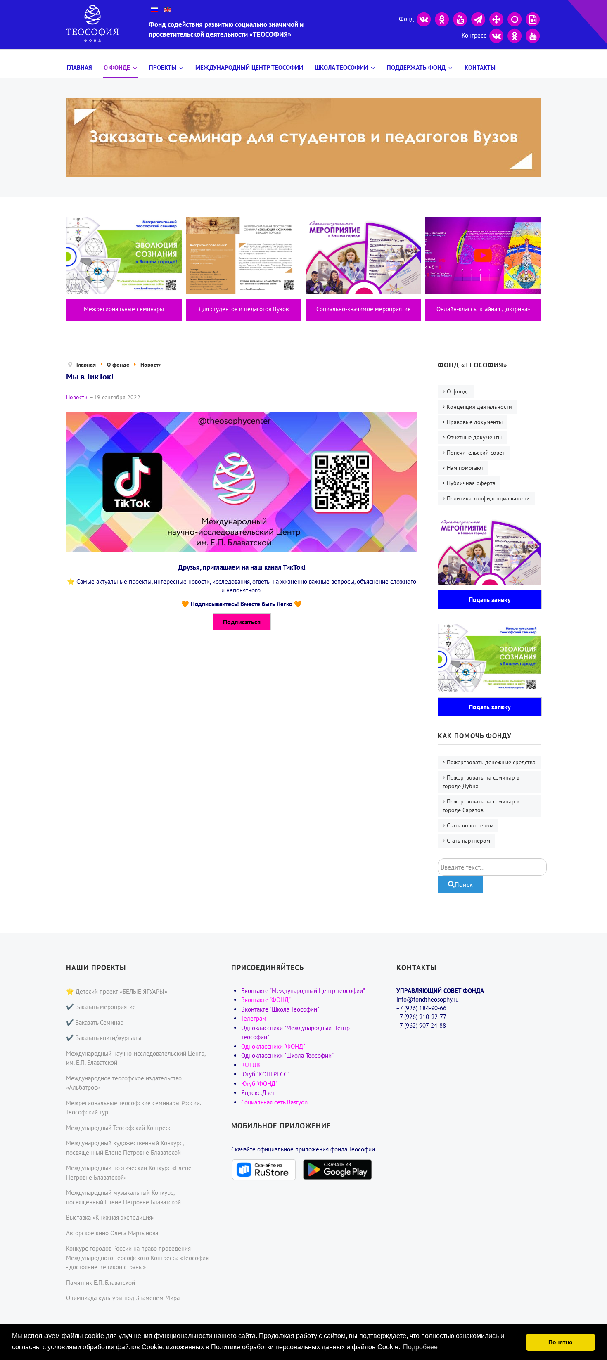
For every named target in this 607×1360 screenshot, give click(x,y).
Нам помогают (465, 467)
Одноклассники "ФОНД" (273, 1046)
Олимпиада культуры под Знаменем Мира (123, 1298)
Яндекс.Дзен (258, 1093)
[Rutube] (532, 18)
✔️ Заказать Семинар (94, 1022)
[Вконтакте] (423, 18)
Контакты (480, 67)
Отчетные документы (474, 437)
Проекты (162, 67)
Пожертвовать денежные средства (491, 762)
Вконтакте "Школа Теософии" (280, 1009)
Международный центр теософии (249, 67)
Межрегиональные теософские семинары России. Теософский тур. (133, 1107)
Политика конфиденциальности (488, 498)
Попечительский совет (476, 452)
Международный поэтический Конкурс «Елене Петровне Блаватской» (129, 1172)
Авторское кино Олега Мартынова (112, 1233)
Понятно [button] (560, 1342)
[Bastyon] (514, 18)
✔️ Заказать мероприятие (101, 1007)
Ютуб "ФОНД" (259, 1084)
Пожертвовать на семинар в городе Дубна (481, 782)
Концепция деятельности (479, 406)
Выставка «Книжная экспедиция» (110, 1217)
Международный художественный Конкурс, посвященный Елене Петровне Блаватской (124, 1147)
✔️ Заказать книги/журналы (103, 1038)
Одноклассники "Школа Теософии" (287, 1055)
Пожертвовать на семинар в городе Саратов (481, 806)
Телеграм (253, 1018)
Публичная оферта (471, 483)
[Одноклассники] (442, 18)
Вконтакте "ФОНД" (266, 1000)
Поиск (464, 884)
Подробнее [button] (420, 1347)
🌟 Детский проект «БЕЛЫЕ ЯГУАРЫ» (116, 991)
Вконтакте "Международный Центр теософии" (303, 991)
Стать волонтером (470, 825)
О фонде (117, 67)
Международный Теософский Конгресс (118, 1128)
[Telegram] (478, 18)
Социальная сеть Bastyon (274, 1102)
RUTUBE (252, 1065)
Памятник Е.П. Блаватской (100, 1283)
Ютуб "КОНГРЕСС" (265, 1074)
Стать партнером (468, 840)
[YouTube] (460, 18)
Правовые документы (475, 422)
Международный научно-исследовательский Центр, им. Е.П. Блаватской (135, 1058)
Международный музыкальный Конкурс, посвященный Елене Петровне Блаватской (123, 1197)
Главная (79, 67)
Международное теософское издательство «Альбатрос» (124, 1083)
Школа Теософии (341, 67)
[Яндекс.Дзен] (496, 18)
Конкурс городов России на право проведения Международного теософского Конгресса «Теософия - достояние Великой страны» (137, 1257)
